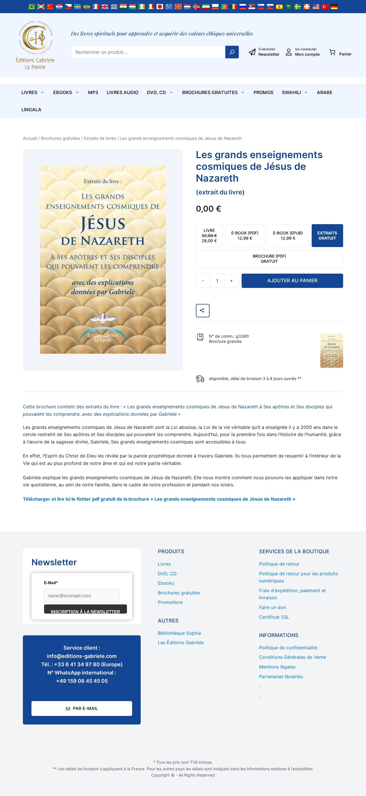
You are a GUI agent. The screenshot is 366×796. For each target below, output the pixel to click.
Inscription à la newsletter (85, 611)
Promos (263, 92)
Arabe (325, 92)
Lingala (31, 109)
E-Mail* (50, 582)
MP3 (93, 92)
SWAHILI (291, 92)
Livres (29, 92)
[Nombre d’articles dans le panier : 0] (332, 52)
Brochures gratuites (210, 92)
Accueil (30, 138)
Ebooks (62, 92)
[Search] (232, 52)
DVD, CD (156, 92)
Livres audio (122, 92)
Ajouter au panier (292, 280)
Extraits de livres (100, 138)
